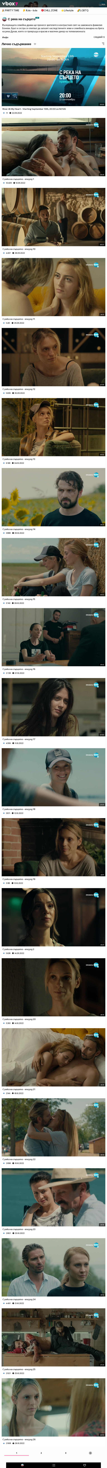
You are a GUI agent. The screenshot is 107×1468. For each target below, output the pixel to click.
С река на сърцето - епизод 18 (19, 809)
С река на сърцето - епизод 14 (19, 529)
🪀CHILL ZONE (49, 10)
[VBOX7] (10, 4)
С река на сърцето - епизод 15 (19, 599)
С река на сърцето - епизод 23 (19, 1229)
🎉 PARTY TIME (10, 10)
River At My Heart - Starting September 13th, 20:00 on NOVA (34, 109)
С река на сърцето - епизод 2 (18, 949)
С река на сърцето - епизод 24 (19, 1299)
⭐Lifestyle (67, 10)
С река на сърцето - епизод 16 (19, 669)
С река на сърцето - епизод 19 (19, 879)
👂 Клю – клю (30, 10)
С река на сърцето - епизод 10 (19, 249)
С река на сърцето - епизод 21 (19, 1089)
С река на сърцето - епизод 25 (19, 1369)
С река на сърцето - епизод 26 (19, 1439)
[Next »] (90, 1453)
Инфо (5, 37)
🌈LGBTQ (82, 10)
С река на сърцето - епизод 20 (19, 1019)
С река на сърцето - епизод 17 (19, 739)
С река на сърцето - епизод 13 (19, 459)
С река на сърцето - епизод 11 (19, 319)
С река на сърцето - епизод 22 (19, 1159)
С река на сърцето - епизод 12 (19, 389)
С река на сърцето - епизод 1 (18, 179)
